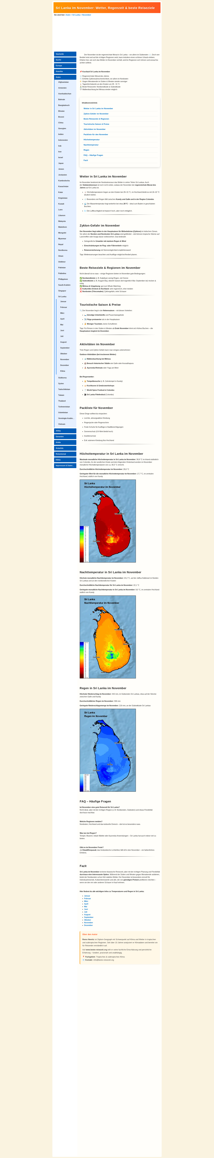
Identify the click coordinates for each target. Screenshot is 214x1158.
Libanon (61, 215)
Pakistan (62, 268)
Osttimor (62, 262)
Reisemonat (61, 454)
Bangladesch (64, 105)
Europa (59, 66)
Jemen (61, 169)
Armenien (62, 88)
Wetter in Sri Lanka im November (98, 108)
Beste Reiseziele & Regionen (96, 119)
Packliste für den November (96, 134)
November (86, 15)
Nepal (60, 244)
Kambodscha (64, 181)
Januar (63, 301)
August (63, 342)
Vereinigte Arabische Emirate (67, 418)
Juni (62, 330)
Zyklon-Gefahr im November (96, 114)
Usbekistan (63, 412)
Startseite (60, 54)
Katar (60, 192)
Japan (61, 163)
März (62, 313)
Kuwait (61, 204)
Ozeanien (60, 437)
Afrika (58, 431)
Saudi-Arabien (64, 285)
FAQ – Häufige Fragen (93, 155)
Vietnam (61, 424)
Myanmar (62, 239)
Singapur (62, 291)
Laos (60, 210)
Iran (60, 152)
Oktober (63, 354)
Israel (60, 157)
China (60, 123)
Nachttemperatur (91, 145)
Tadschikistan (64, 389)
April (62, 319)
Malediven (62, 227)
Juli (61, 336)
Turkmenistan (64, 407)
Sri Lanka (76, 15)
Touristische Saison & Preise (96, 124)
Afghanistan (63, 82)
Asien (68, 15)
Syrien (61, 383)
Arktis (58, 442)
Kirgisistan (62, 198)
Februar (63, 307)
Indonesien (63, 140)
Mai (61, 325)
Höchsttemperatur (92, 140)
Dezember (64, 365)
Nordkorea (62, 250)
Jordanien (62, 175)
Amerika (59, 71)
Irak (59, 146)
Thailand (62, 401)
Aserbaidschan (64, 94)
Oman (60, 256)
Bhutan (61, 111)
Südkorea (62, 378)
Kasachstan (63, 186)
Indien (61, 134)
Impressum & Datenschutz (66, 466)
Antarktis (59, 448)
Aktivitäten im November (95, 129)
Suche (58, 60)
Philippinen (63, 279)
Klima (62, 371)
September (65, 348)
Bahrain (61, 99)
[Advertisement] (107, 33)
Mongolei (62, 233)
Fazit (86, 160)
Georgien (62, 128)
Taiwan (61, 395)
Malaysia (62, 221)
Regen (86, 150)
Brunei (61, 117)
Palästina (62, 273)
